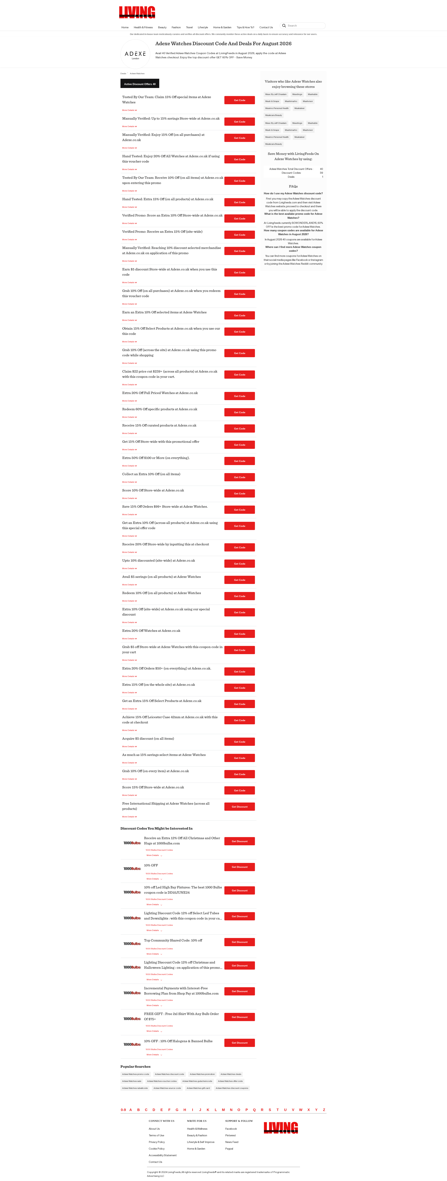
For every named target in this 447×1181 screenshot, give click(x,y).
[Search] (284, 25)
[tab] (139, 83)
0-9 (123, 1110)
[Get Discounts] (132, 846)
